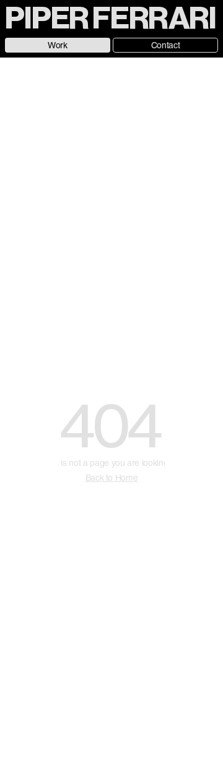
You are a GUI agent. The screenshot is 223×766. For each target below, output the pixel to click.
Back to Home (111, 478)
